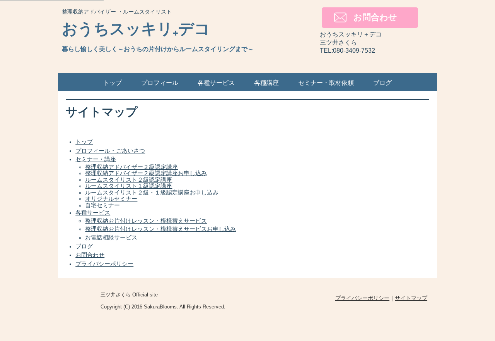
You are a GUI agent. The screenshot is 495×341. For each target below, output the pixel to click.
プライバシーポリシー (362, 298)
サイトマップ (411, 298)
